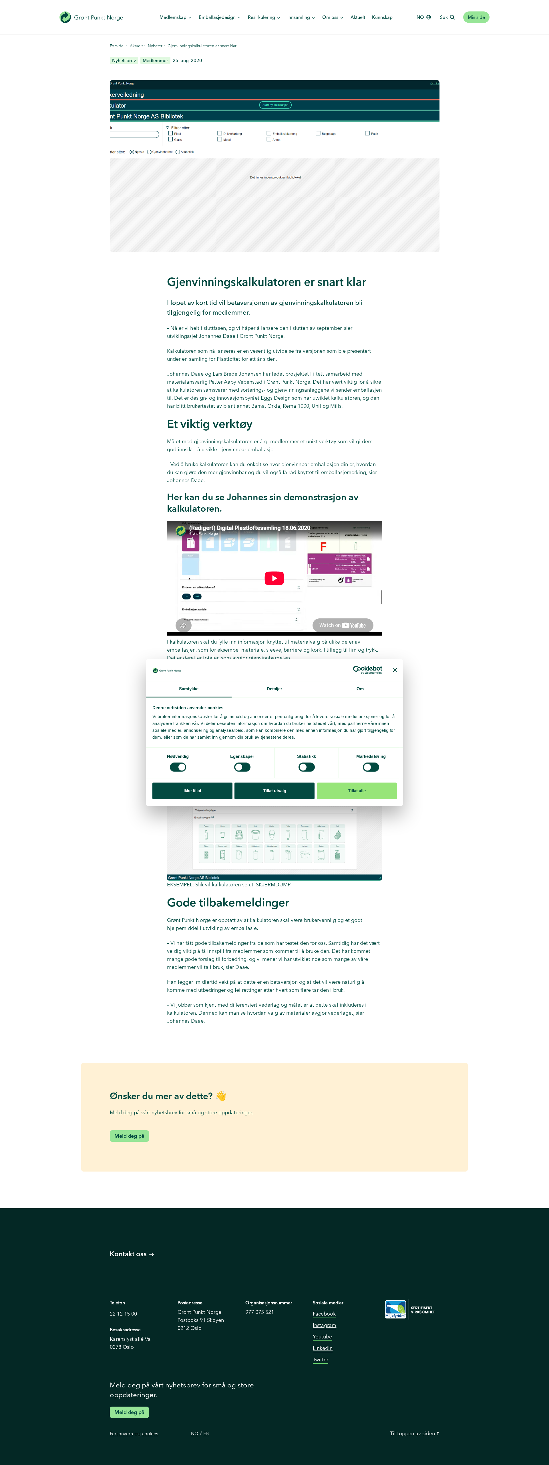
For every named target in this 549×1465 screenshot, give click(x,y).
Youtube (322, 1336)
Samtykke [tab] (189, 689)
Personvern (121, 1433)
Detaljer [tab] (275, 689)
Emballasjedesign (217, 17)
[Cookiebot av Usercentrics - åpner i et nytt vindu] (357, 670)
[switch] (242, 767)
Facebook (324, 1313)
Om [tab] (360, 689)
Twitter (320, 1359)
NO (194, 1433)
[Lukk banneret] (395, 670)
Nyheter (155, 45)
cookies (150, 1433)
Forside (117, 45)
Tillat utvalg (274, 790)
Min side (476, 17)
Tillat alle (357, 790)
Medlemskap (173, 17)
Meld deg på (129, 1136)
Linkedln (323, 1348)
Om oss (330, 17)
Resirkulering (261, 17)
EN (206, 1433)
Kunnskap (382, 17)
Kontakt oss (128, 1254)
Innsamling (298, 17)
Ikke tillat (192, 790)
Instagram (324, 1325)
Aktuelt (358, 17)
